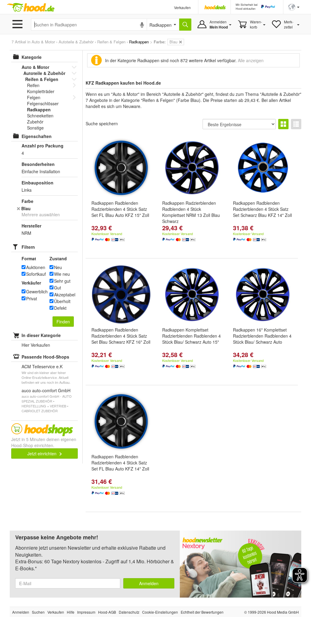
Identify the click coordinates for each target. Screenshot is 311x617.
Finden (63, 322)
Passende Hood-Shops (45, 357)
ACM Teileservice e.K (42, 366)
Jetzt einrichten (42, 453)
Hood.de (31, 7)
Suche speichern (102, 123)
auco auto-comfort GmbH (46, 390)
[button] (293, 6)
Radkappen (39, 109)
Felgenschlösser (43, 103)
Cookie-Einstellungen (160, 612)
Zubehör (35, 122)
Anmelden (149, 583)
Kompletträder (40, 91)
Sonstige (35, 128)
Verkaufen (182, 7)
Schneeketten (40, 116)
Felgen (33, 97)
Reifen (33, 85)
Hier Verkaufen (36, 345)
